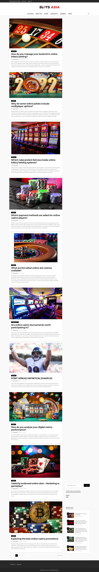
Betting (14, 157)
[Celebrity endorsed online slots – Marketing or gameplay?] (35, 461)
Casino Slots (54, 13)
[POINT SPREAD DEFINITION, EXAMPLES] (35, 358)
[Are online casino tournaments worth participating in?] (35, 303)
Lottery (14, 51)
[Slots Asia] (49, 7)
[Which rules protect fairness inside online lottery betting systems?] (35, 138)
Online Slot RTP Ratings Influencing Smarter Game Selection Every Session (81, 522)
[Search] (88, 14)
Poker (70, 13)
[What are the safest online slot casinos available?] (35, 247)
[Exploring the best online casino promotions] (35, 517)
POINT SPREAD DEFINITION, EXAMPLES (31, 378)
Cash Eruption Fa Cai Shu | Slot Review (81, 514)
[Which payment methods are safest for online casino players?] (35, 194)
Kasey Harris (15, 59)
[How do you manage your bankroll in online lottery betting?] (35, 33)
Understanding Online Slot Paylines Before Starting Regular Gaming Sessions (81, 548)
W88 (67, 497)
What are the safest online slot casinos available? (31, 269)
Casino (46, 13)
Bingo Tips (39, 13)
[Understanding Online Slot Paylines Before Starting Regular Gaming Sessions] (70, 548)
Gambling (63, 13)
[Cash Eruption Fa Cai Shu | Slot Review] (70, 515)
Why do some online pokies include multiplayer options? (30, 105)
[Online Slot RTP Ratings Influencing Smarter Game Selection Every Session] (70, 522)
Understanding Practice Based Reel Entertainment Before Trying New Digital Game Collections (81, 539)
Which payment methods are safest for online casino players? (35, 216)
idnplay (68, 495)
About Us (30, 1)
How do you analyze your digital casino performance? (31, 428)
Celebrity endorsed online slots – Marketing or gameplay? (35, 484)
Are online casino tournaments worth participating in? (31, 326)
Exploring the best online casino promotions (34, 539)
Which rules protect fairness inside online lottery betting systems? (33, 161)
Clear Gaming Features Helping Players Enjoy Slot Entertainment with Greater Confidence (81, 530)
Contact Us (24, 1)
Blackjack (30, 13)
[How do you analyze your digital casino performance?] (35, 406)
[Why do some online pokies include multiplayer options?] (35, 85)
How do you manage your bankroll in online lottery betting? (34, 55)
